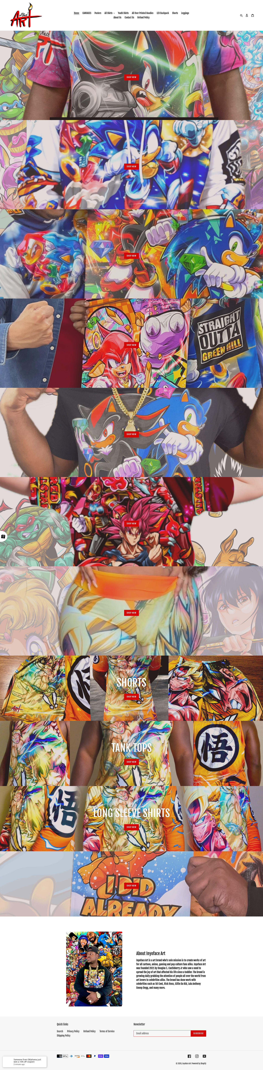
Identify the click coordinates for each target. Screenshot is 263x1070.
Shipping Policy (63, 1035)
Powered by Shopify (199, 1063)
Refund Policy (89, 1031)
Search (60, 1031)
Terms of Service (107, 1031)
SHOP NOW (131, 77)
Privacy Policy (73, 1031)
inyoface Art (186, 1063)
